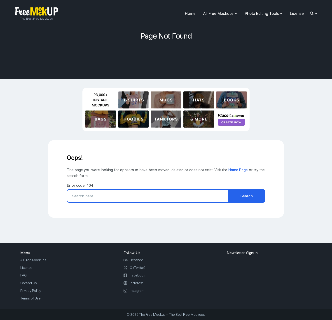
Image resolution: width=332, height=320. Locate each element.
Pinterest (136, 283)
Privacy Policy (30, 290)
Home (190, 13)
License (297, 13)
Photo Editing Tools (262, 13)
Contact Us (28, 283)
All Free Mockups (218, 13)
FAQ (23, 275)
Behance (136, 260)
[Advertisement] (166, 58)
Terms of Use (30, 298)
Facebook (137, 275)
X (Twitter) (137, 267)
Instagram (137, 290)
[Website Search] (312, 14)
